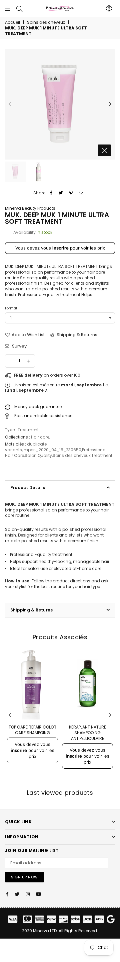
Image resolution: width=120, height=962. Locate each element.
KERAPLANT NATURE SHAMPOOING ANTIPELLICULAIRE (87, 732)
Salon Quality (38, 455)
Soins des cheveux (46, 22)
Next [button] (110, 104)
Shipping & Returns (76, 335)
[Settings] (109, 8)
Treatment (101, 455)
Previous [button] (10, 104)
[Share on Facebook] (51, 193)
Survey (19, 346)
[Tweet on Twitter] (61, 193)
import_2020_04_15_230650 (52, 450)
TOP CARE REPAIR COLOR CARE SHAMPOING (32, 730)
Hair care (40, 437)
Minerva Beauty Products (30, 208)
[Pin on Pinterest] (71, 193)
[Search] (19, 8)
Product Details (27, 487)
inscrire (60, 248)
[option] (60, 104)
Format (11, 308)
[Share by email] (81, 193)
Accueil (12, 22)
